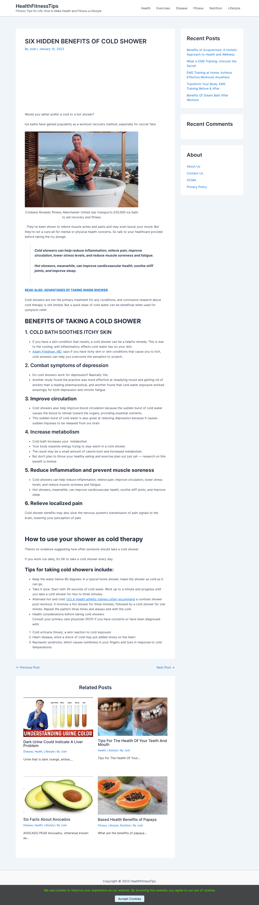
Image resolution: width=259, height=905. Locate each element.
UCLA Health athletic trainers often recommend (100, 599)
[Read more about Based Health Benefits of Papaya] (133, 795)
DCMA (191, 180)
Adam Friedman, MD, (47, 351)
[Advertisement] (95, 83)
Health (145, 8)
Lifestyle (234, 8)
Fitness (198, 8)
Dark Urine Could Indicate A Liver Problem (53, 744)
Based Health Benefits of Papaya (127, 819)
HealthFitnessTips (37, 6)
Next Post (166, 667)
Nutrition (216, 8)
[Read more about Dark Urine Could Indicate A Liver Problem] (58, 717)
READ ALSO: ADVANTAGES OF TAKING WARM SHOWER (66, 290)
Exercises (163, 8)
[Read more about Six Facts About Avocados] (58, 795)
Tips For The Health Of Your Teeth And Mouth (132, 742)
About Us (193, 166)
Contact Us (195, 173)
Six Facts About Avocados (46, 819)
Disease (181, 8)
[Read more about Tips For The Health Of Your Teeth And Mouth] (133, 716)
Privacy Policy (197, 187)
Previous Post (28, 667)
